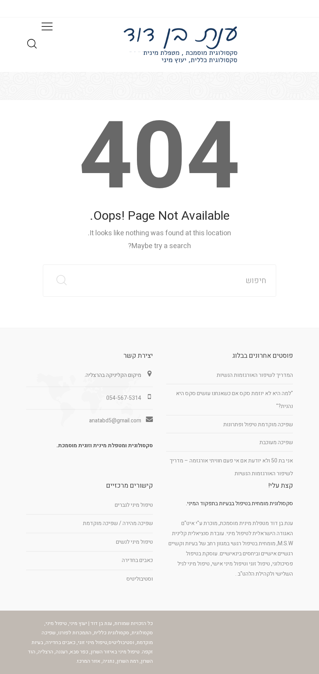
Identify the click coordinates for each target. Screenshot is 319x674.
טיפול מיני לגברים (134, 505)
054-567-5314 (123, 398)
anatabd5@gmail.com (115, 421)
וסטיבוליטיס (139, 579)
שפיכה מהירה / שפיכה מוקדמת (118, 523)
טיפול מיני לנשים (134, 542)
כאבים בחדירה (137, 560)
